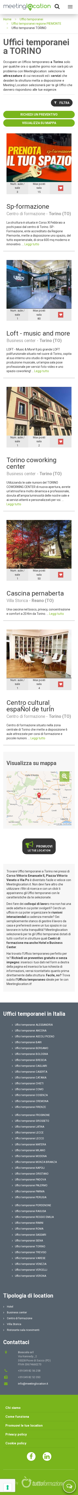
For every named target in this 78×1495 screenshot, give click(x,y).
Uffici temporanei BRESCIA (30, 1060)
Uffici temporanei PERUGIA (30, 1197)
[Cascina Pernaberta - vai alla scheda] (39, 544)
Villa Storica (13, 1324)
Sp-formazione (27, 206)
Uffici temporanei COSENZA (31, 1095)
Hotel (9, 1306)
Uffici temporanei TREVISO (30, 1252)
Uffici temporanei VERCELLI (31, 1269)
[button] (60, 188)
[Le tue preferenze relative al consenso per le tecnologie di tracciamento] (7, 1487)
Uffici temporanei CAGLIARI (31, 1065)
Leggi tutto (31, 244)
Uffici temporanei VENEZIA (30, 1264)
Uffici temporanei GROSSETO (32, 1120)
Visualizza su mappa (39, 123)
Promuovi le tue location (24, 1425)
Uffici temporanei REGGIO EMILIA (34, 1217)
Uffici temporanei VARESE (30, 1258)
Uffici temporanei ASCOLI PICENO (34, 1036)
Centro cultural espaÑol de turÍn (30, 706)
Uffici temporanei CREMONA (31, 1101)
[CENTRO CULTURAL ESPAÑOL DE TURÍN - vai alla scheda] (39, 653)
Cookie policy (15, 1443)
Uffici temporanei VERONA (30, 1275)
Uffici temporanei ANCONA (30, 1030)
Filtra (64, 103)
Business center (16, 1312)
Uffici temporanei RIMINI (29, 1222)
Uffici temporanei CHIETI (29, 1083)
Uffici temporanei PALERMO (31, 1185)
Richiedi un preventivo (39, 114)
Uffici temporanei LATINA (29, 1126)
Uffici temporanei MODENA (31, 1156)
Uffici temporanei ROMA (29, 1228)
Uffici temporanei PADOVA (30, 1179)
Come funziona (17, 1417)
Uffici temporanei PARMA (29, 1191)
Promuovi (40, 848)
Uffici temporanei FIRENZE (30, 1107)
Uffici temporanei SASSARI (30, 1234)
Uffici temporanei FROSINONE (32, 1115)
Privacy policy (16, 1434)
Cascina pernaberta (35, 593)
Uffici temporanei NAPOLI (30, 1167)
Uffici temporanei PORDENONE (33, 1205)
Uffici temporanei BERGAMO (31, 1048)
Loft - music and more (38, 333)
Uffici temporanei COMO (29, 1089)
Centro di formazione (19, 1318)
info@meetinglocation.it (33, 1383)
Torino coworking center (31, 463)
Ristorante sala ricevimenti (22, 1330)
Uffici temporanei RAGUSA (30, 1211)
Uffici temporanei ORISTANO (32, 1173)
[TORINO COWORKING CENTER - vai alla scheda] (39, 411)
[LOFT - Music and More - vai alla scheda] (39, 284)
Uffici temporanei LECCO (29, 1138)
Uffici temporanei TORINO (30, 1246)
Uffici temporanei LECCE (29, 1132)
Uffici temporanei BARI (28, 1042)
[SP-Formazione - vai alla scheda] (39, 157)
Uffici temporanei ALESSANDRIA (34, 1024)
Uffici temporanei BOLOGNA (31, 1054)
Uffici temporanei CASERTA (31, 1071)
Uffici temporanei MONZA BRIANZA (36, 1162)
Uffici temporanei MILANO (30, 1150)
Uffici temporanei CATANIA (30, 1077)
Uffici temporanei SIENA (29, 1240)
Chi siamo (13, 1408)
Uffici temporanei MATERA (30, 1144)
